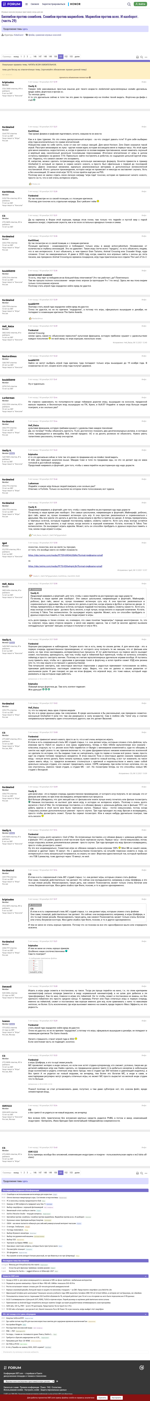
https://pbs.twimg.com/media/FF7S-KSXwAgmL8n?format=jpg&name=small (65, 566)
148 (45, 56)
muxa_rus (36, 184)
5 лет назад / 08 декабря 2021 (42, 82)
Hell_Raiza (37, 535)
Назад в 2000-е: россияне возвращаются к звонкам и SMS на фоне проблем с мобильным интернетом (49, 1280)
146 (34, 56)
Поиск (43, 1387)
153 (71, 56)
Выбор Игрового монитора (18, 1233)
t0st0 (78, 576)
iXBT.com (8, 1394)
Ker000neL (62, 576)
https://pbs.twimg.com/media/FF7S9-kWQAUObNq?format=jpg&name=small (65, 555)
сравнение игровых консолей (48, 34)
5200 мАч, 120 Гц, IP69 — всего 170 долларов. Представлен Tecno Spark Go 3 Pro (38, 1306)
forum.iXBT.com (59, 1394)
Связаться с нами (11, 1387)
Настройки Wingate (14, 1325)
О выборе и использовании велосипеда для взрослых (29, 1194)
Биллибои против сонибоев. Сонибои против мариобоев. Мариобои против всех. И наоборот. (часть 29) (69, 18)
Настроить (116, 1398)
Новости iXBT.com (11, 1276)
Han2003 (71, 576)
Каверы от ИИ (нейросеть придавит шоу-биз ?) (26, 1204)
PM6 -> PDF (10, 1331)
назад (16, 56)
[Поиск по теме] (142, 57)
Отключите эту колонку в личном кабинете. (21, 1352)
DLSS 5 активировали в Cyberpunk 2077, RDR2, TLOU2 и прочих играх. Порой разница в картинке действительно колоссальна (57, 1299)
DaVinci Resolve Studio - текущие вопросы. (24, 1214)
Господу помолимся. (15, 1230)
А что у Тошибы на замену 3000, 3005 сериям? (25, 1347)
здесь (25, 28)
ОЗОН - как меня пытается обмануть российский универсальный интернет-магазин (41, 1223)
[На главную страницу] (11, 4)
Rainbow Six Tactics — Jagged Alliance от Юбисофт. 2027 (31, 1271)
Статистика (56, 1387)
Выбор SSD (11, 1240)
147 (40, 56)
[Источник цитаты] (65, 92)
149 (50, 56)
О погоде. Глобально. (15, 1227)
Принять (102, 1398)
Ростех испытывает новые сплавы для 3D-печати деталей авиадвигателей (37, 1287)
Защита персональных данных (53, 1389)
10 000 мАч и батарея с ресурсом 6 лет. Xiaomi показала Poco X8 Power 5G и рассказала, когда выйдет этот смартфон (55, 1309)
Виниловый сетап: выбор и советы (21, 1211)
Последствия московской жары (19, 1328)
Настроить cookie (31, 1389)
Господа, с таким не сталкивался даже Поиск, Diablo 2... (29, 1334)
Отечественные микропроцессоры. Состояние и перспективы (32, 1198)
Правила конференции (29, 1387)
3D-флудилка (12, 1253)
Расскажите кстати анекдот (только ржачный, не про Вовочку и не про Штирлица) (41, 1256)
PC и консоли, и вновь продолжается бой (24, 1201)
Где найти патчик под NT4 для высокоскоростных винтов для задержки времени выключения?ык (46, 1321)
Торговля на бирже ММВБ (17, 1243)
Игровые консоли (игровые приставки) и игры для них (22, 12)
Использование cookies (13, 1389)
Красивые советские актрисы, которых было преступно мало (32, 1246)
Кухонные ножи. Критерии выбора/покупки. (25, 1220)
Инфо (144, 82)
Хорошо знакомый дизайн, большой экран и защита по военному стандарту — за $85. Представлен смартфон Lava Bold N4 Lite (59, 1290)
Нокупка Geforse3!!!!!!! (15, 1318)
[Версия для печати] (137, 57)
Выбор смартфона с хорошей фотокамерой (25, 1207)
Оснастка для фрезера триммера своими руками (29, 1268)
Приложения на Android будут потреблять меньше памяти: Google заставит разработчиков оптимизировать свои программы (58, 1303)
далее (77, 56)
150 (55, 56)
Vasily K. (45, 535)
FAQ (48, 1387)
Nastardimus (37, 319)
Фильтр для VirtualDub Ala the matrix (24, 1265)
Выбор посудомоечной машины (20, 1236)
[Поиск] (129, 4)
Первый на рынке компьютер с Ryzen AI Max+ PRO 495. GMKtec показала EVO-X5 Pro (40, 1283)
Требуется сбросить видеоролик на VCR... (23, 1338)
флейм (32, 34)
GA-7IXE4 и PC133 (12, 1344)
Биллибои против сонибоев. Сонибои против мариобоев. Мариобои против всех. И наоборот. (46, 1217)
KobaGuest (18, 34)
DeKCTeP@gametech (58, 535)
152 (66, 56)
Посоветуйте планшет (16, 1249)
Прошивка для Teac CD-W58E (18, 1341)
